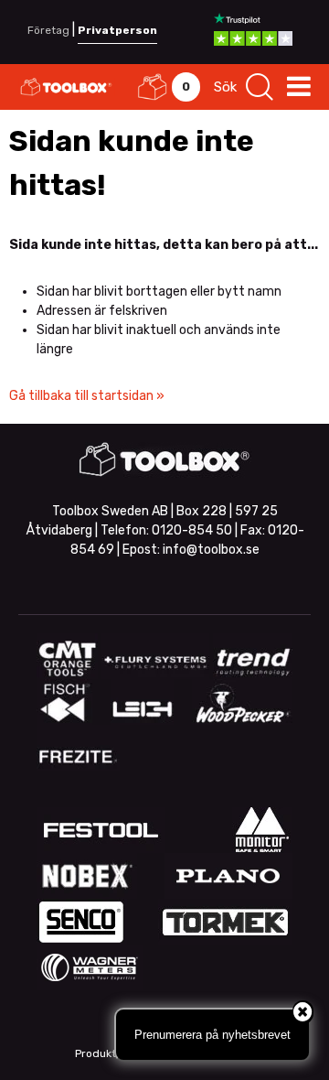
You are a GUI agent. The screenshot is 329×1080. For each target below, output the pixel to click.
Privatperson (117, 30)
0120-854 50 (192, 530)
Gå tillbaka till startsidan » (86, 396)
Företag (48, 30)
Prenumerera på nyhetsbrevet (212, 1035)
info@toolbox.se (211, 549)
